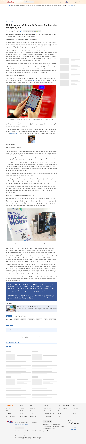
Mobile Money (34, 80)
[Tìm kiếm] (79, 2)
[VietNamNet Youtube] (72, 424)
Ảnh (59, 416)
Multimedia (75, 408)
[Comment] (20, 31)
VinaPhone (16, 319)
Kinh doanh (22, 5)
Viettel (45, 319)
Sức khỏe (65, 5)
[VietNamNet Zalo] (78, 424)
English (59, 410)
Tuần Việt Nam (60, 2)
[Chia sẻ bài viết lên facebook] (7, 31)
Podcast (74, 410)
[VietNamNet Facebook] (69, 424)
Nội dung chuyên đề (62, 408)
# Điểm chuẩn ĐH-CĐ (29, 2)
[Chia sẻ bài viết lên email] (12, 31)
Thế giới (42, 5)
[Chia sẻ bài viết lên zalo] (10, 31)
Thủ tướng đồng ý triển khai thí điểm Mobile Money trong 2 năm (34, 307)
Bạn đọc (46, 405)
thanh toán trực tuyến (13, 322)
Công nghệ (70, 5)
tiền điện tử (39, 319)
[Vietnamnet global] (67, 2)
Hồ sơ (59, 413)
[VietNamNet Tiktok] (75, 424)
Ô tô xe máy (33, 410)
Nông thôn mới (47, 416)
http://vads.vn (49, 430)
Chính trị (13, 5)
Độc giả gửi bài (77, 427)
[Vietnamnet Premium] (10, 406)
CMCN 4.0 (18, 52)
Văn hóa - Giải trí (53, 5)
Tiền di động (31, 319)
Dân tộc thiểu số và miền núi (64, 405)
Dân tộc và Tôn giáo (30, 5)
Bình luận (9, 316)
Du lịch (31, 413)
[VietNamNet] (9, 5)
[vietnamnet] (10, 2)
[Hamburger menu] (76, 5)
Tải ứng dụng (69, 427)
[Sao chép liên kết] (15, 31)
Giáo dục (38, 5)
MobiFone (23, 319)
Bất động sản (33, 416)
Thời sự (17, 5)
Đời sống (60, 5)
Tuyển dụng (73, 429)
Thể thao (47, 5)
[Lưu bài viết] (18, 31)
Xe (74, 5)
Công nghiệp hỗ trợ (48, 410)
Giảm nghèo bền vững (49, 413)
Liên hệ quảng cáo (47, 421)
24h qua (74, 413)
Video (74, 405)
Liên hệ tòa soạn (19, 427)
